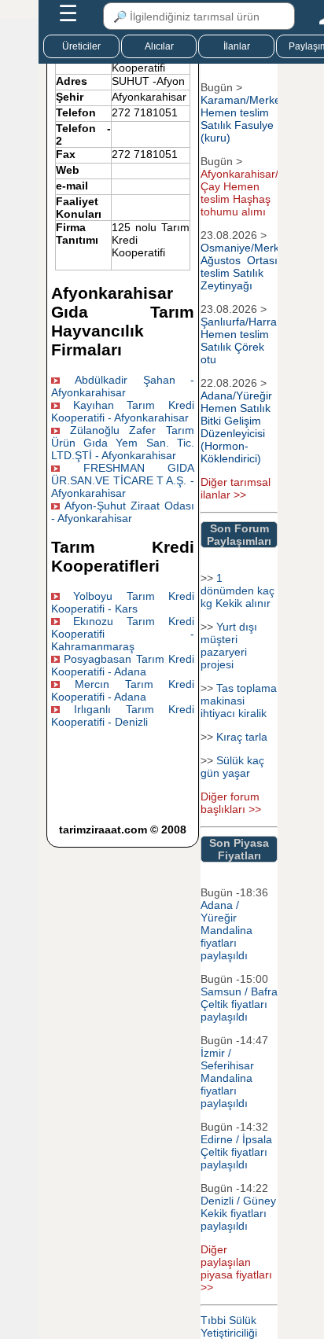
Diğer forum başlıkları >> (231, 802)
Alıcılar (159, 46)
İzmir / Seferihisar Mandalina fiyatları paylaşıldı (227, 1078)
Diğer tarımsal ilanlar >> (236, 488)
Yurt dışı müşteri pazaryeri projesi (229, 645)
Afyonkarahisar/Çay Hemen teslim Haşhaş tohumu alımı (239, 192)
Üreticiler (81, 46)
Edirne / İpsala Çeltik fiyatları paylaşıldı (236, 1152)
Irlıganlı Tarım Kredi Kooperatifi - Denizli (122, 715)
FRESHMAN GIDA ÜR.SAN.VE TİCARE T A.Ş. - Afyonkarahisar (122, 480)
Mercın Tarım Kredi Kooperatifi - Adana (122, 690)
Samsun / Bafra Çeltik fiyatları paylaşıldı (239, 1004)
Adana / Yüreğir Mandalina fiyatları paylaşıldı (226, 930)
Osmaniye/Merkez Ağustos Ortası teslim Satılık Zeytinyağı (246, 266)
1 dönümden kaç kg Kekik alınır (237, 590)
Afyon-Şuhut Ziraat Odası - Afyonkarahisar (122, 511)
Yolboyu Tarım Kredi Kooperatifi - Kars (122, 602)
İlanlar (236, 46)
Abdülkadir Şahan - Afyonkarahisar (122, 386)
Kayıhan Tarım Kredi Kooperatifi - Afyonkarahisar (122, 411)
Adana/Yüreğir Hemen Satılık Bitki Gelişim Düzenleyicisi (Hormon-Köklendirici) (236, 427)
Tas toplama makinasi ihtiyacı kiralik (239, 700)
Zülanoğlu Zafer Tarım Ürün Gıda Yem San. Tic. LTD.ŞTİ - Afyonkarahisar (122, 443)
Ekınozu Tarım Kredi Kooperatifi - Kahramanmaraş (122, 634)
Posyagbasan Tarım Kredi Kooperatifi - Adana (122, 665)
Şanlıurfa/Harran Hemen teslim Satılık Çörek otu (242, 340)
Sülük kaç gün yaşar (232, 766)
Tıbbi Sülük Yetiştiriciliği (229, 1326)
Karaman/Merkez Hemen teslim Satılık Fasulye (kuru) (243, 119)
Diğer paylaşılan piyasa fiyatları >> (236, 1268)
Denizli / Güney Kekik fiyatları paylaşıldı (238, 1213)
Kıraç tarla (241, 736)
